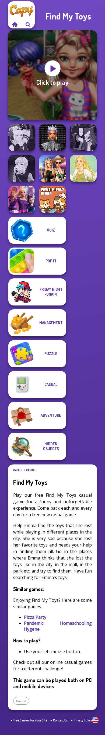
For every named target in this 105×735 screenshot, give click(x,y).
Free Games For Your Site (30, 720)
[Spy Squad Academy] (21, 199)
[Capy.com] (14, 24)
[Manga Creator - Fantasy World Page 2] (21, 137)
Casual (31, 470)
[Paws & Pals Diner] (52, 199)
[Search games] (28, 24)
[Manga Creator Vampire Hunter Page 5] (21, 168)
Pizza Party (35, 617)
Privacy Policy (83, 720)
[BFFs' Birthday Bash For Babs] (52, 168)
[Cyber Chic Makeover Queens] (52, 137)
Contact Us (60, 720)
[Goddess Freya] (83, 168)
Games (17, 470)
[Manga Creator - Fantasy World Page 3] (83, 137)
